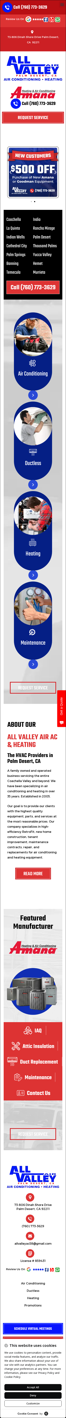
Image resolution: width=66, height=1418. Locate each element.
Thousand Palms (45, 246)
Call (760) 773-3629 (30, 7)
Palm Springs (15, 254)
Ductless (33, 463)
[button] (62, 4)
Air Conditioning (33, 374)
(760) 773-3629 (33, 1226)
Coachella (13, 219)
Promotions (33, 1305)
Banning (12, 263)
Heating (33, 554)
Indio (37, 219)
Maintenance (33, 643)
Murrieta (39, 272)
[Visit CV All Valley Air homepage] (33, 1177)
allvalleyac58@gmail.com (33, 1243)
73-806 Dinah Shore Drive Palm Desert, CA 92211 (33, 39)
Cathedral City (16, 246)
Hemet (38, 263)
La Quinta (13, 228)
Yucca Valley (42, 254)
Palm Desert (42, 237)
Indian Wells (15, 237)
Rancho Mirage (44, 228)
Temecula (13, 272)
